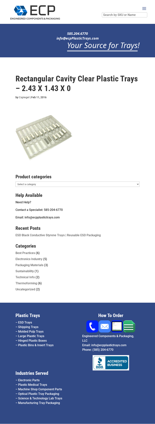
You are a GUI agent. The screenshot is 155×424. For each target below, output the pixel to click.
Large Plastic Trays (31, 336)
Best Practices (25, 253)
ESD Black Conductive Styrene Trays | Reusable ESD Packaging (58, 235)
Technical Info (25, 277)
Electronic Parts (29, 380)
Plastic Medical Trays (32, 385)
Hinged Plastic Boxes (32, 340)
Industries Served (32, 373)
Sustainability (25, 271)
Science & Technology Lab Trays (40, 398)
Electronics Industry (29, 259)
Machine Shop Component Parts (40, 389)
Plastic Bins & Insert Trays (35, 345)
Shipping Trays (28, 327)
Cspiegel (24, 97)
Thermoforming (26, 283)
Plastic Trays (28, 315)
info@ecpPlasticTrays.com (78, 38)
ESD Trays (25, 322)
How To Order (110, 315)
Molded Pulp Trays (30, 331)
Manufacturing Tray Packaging (39, 403)
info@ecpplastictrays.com (108, 345)
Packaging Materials (29, 265)
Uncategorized (25, 289)
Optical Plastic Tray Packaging (38, 394)
